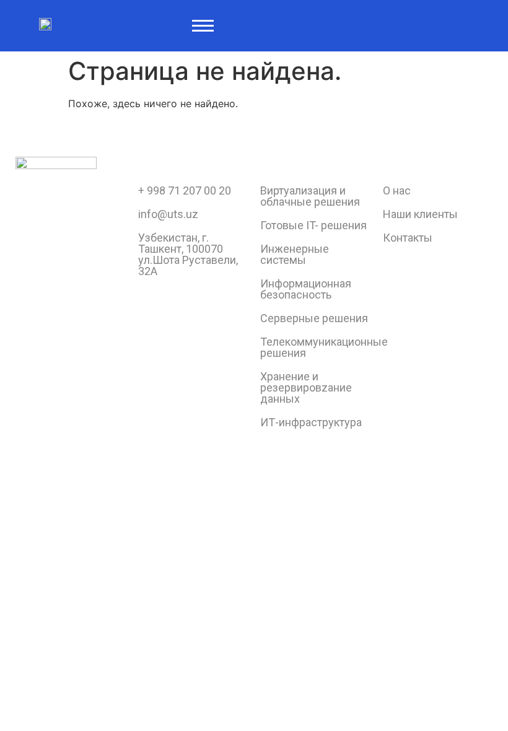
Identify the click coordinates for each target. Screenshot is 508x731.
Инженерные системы (294, 254)
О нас (397, 190)
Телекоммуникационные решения (324, 347)
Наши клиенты (420, 214)
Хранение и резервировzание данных (306, 387)
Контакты (407, 237)
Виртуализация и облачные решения (310, 196)
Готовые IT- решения (313, 225)
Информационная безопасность (305, 289)
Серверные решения (314, 318)
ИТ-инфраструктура (311, 422)
